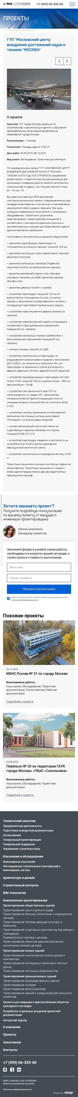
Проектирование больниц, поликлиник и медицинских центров (37, 916)
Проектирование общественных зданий (29, 905)
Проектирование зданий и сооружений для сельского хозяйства (37, 995)
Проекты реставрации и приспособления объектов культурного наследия (36, 1004)
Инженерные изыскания (19, 861)
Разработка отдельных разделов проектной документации (31, 1013)
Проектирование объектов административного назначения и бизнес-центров (33, 943)
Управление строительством (21, 848)
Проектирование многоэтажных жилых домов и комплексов (34, 957)
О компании (11, 1027)
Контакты (10, 1050)
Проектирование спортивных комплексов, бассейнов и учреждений (38, 931)
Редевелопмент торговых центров (25, 937)
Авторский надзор (15, 1020)
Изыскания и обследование (23, 856)
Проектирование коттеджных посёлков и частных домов (35, 965)
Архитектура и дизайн (19, 878)
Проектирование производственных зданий (31, 980)
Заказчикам (12, 1042)
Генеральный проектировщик (22, 839)
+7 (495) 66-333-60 (50, 4)
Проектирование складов (19, 985)
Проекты (4, 30)
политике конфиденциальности (24, 600)
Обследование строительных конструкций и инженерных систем (31, 868)
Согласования (12, 835)
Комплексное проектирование (25, 900)
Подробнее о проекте (20, 701)
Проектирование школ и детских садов (28, 910)
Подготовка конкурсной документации (28, 830)
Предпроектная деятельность (22, 826)
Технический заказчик (19, 821)
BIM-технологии (14, 893)
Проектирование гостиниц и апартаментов (30, 971)
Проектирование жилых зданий (23, 950)
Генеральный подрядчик (19, 844)
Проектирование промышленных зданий (29, 976)
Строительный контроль (21, 885)
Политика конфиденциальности (17, 1089)
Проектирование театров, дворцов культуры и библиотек (32, 923)
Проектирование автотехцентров (24, 989)
